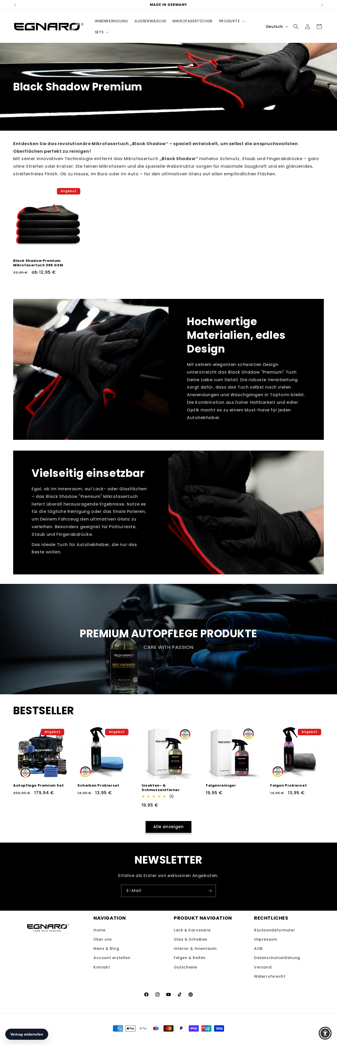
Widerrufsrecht (269, 976)
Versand (262, 967)
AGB (258, 948)
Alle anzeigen (168, 826)
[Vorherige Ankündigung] (15, 5)
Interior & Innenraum (195, 948)
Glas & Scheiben (190, 939)
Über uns (102, 939)
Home (99, 930)
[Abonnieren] (210, 891)
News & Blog (106, 948)
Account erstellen (111, 957)
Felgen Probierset (288, 785)
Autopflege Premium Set (38, 785)
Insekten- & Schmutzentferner (161, 787)
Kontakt (101, 967)
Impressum (265, 939)
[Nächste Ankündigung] (322, 5)
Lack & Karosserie (192, 930)
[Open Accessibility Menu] (325, 1033)
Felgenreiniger (221, 785)
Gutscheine (185, 967)
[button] (231, 21)
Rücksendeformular (274, 930)
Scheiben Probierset (98, 785)
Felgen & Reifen (190, 957)
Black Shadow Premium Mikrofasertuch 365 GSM (38, 263)
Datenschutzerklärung (277, 957)
